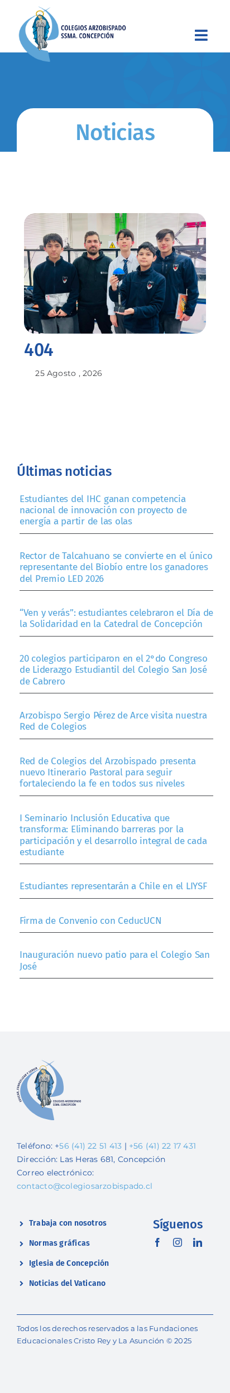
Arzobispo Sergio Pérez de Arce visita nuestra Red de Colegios (113, 721)
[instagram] (177, 1242)
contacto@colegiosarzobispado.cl (84, 1186)
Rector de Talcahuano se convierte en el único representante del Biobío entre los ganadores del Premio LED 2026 (116, 567)
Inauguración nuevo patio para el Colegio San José (115, 960)
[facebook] (157, 1242)
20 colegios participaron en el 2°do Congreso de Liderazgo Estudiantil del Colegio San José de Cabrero (114, 670)
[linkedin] (197, 1242)
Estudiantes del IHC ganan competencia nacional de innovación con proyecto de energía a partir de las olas (103, 510)
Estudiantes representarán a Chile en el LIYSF (113, 886)
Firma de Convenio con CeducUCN (90, 921)
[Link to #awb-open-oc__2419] (201, 35)
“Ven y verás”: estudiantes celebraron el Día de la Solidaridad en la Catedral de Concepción (116, 618)
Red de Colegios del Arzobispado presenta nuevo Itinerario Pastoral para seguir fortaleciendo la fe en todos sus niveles (108, 772)
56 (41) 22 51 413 (90, 1146)
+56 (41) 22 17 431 (162, 1146)
